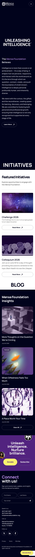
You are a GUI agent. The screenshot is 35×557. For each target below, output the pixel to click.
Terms (10, 541)
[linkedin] (9, 533)
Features (6, 350)
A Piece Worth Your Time (13, 418)
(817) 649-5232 (7, 513)
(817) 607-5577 (6, 511)
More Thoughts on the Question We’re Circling (17, 338)
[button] (31, 4)
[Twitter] (4, 533)
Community (7, 309)
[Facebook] (15, 533)
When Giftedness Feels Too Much (15, 379)
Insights (27, 486)
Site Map (17, 541)
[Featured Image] (17, 320)
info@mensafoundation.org (11, 515)
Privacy (4, 541)
